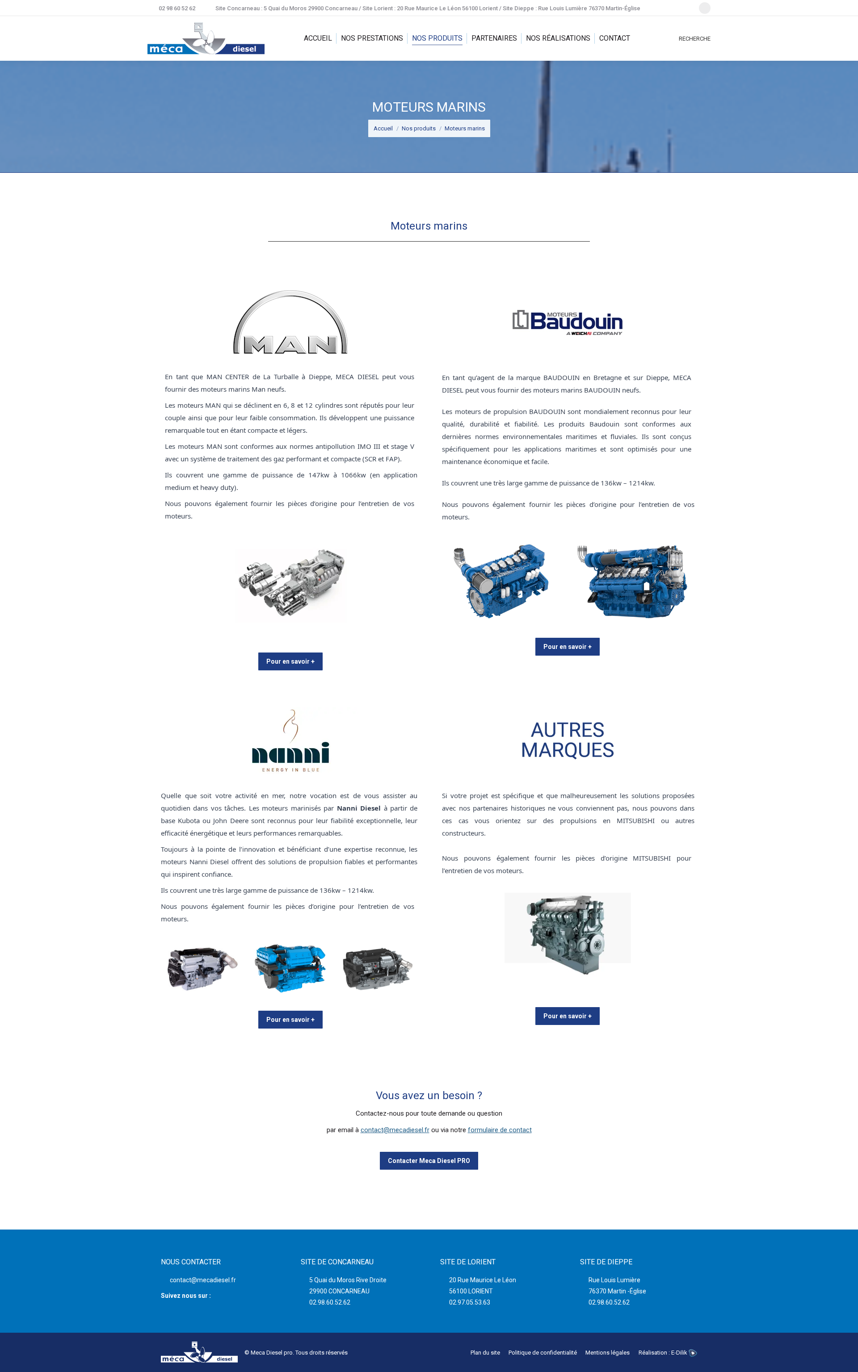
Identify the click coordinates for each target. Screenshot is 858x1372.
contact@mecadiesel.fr (395, 1130)
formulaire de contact (500, 1130)
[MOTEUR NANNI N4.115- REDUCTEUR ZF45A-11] (290, 968)
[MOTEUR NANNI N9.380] (202, 968)
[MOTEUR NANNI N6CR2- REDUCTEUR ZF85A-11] (377, 968)
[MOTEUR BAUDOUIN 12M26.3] (632, 581)
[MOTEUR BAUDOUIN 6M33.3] (501, 581)
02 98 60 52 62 (177, 8)
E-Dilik (680, 1352)
